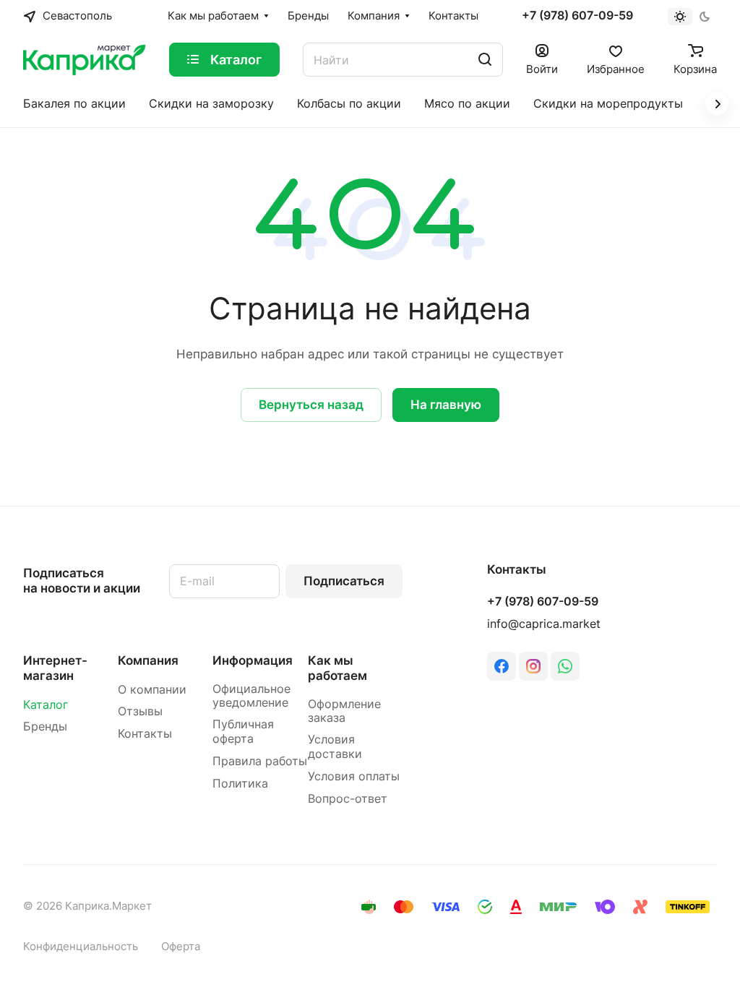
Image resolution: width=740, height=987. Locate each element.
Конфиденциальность (80, 946)
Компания (148, 660)
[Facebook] (501, 666)
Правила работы (259, 761)
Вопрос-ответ (347, 799)
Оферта (180, 946)
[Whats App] (565, 666)
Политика (240, 783)
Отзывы (140, 711)
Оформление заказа (344, 711)
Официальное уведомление (251, 696)
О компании (152, 690)
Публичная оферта (243, 731)
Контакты (145, 734)
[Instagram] (533, 666)
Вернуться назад (311, 404)
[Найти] (485, 60)
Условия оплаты (354, 776)
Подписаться (344, 581)
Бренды (45, 726)
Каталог (45, 705)
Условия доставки (335, 747)
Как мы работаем (337, 668)
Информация (252, 660)
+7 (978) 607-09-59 (577, 15)
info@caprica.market (544, 624)
